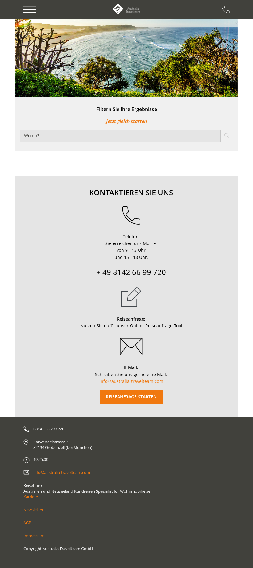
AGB (27, 522)
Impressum (33, 535)
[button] (33, 58)
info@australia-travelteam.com (131, 381)
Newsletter (33, 509)
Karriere (30, 497)
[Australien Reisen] (126, 9)
